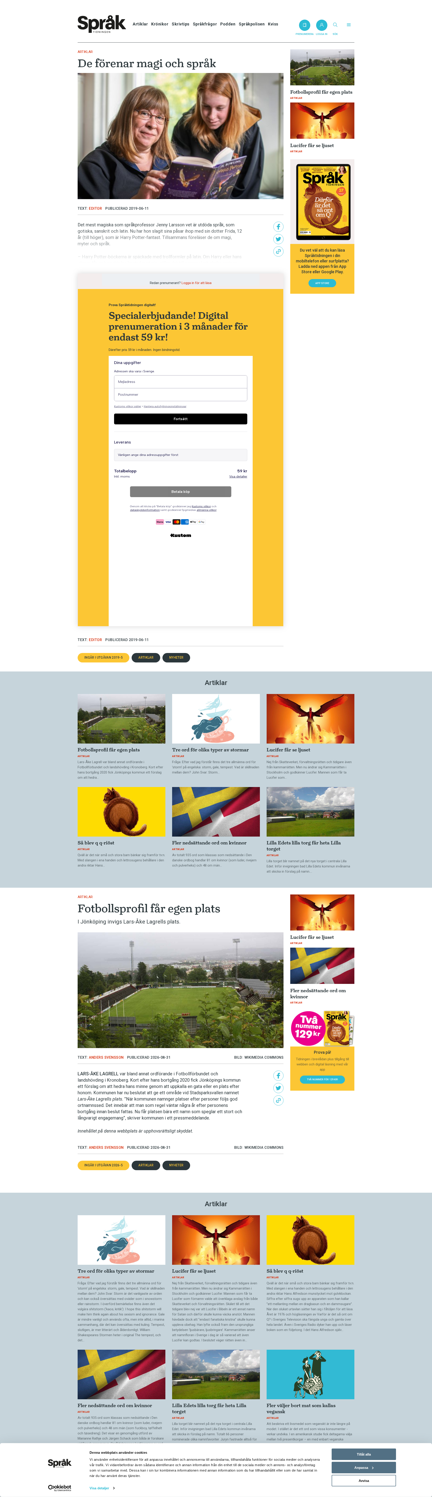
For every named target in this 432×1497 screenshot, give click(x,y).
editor (95, 208)
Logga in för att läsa (197, 283)
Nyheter (176, 657)
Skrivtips (180, 24)
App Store (322, 283)
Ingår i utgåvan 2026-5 (103, 1165)
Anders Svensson (106, 1057)
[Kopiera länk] (278, 251)
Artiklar (140, 24)
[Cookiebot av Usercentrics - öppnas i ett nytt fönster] (59, 1488)
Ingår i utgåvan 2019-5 (103, 657)
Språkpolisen (252, 24)
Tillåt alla (364, 1454)
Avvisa (364, 1481)
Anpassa (361, 1467)
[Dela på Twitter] (278, 239)
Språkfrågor (205, 24)
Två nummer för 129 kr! (322, 1079)
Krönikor (159, 24)
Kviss (273, 24)
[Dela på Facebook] (278, 227)
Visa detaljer (99, 1488)
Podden (227, 24)
